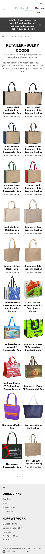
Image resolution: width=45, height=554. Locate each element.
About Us (6, 503)
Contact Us (7, 511)
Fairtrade (6, 532)
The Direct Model (10, 536)
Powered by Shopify (33, 548)
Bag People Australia (17, 548)
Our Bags (6, 499)
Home (4, 36)
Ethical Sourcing (9, 524)
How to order (8, 507)
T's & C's (6, 540)
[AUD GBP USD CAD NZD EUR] (40, 12)
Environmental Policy (12, 528)
